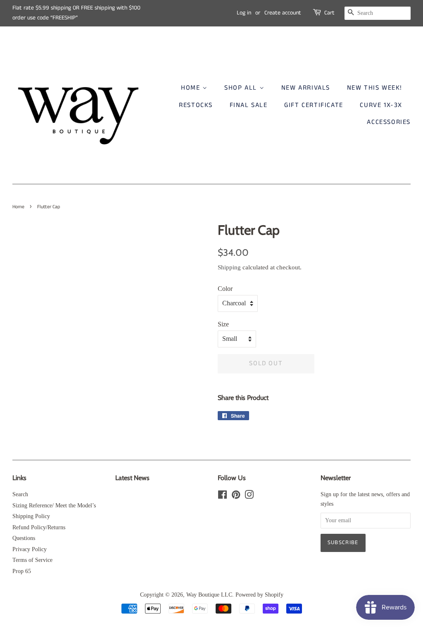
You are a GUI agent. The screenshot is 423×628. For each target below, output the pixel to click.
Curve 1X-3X (381, 105)
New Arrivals (305, 88)
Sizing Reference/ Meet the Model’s (54, 505)
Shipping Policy (31, 516)
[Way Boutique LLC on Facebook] (222, 496)
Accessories (389, 122)
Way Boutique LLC (209, 595)
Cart (329, 13)
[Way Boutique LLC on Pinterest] (235, 496)
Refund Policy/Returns (38, 527)
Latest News (132, 478)
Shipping (229, 267)
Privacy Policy (29, 549)
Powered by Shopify (259, 595)
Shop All (241, 88)
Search (20, 494)
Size (223, 324)
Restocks (196, 105)
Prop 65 (21, 571)
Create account (282, 13)
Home (191, 88)
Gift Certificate (313, 105)
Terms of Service (32, 560)
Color (225, 288)
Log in (244, 13)
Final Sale (249, 105)
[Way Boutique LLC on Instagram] (249, 496)
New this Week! (374, 88)
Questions (23, 538)
